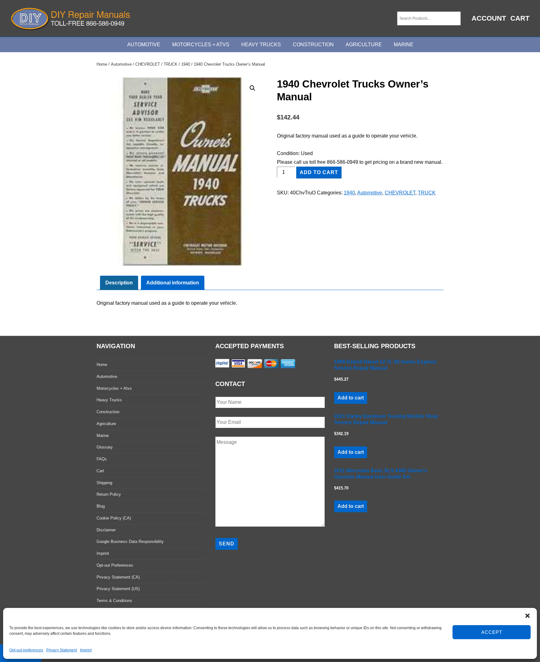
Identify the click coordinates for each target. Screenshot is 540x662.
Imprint (86, 650)
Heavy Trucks (261, 44)
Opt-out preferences (26, 650)
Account (489, 18)
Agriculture (364, 44)
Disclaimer (106, 530)
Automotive (143, 44)
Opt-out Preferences (115, 565)
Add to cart (319, 172)
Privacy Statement (61, 650)
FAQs (102, 459)
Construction (313, 44)
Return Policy (109, 494)
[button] (527, 616)
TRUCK (171, 64)
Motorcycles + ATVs (200, 44)
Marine (403, 44)
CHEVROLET (147, 64)
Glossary (105, 447)
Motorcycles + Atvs (114, 388)
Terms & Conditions (114, 600)
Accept (491, 632)
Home (102, 64)
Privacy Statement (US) (118, 588)
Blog (101, 506)
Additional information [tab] (172, 282)
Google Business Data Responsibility (130, 541)
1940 (185, 64)
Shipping (104, 482)
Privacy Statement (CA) (118, 577)
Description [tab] (119, 282)
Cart (519, 18)
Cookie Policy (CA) (114, 518)
